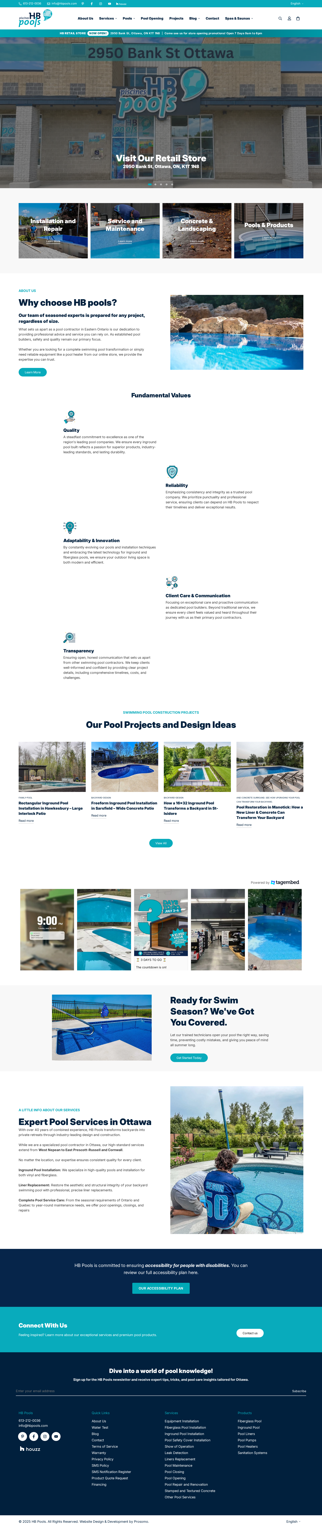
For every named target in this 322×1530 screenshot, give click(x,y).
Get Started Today (189, 1058)
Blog (193, 18)
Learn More (53, 241)
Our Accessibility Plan (161, 1288)
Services (106, 18)
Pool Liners (246, 1434)
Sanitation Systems (252, 1453)
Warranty (99, 1453)
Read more (26, 820)
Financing (99, 1484)
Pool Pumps (247, 1440)
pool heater (74, 354)
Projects (176, 18)
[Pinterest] (82, 3)
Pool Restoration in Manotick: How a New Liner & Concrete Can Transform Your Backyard (269, 812)
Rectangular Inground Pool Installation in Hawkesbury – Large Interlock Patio (51, 808)
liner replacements (97, 1190)
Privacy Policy (102, 1459)
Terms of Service (105, 1446)
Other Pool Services (180, 1497)
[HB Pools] (35, 18)
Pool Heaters (248, 1446)
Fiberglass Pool (249, 1421)
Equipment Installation (182, 1421)
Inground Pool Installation (184, 1434)
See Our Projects (36, 131)
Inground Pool (249, 1427)
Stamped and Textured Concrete (190, 1491)
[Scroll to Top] (314, 1509)
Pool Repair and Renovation (186, 1484)
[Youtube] (109, 3)
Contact (212, 18)
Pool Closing (174, 1472)
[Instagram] (100, 3)
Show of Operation (179, 1446)
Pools (127, 18)
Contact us (250, 1333)
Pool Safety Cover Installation (187, 1440)
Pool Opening (152, 18)
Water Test (100, 1427)
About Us (85, 18)
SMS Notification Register (111, 1472)
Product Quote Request (110, 1478)
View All (161, 843)
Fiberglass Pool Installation (185, 1427)
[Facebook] (91, 3)
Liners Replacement (180, 1459)
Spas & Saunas (237, 18)
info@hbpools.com (33, 1426)
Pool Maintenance (178, 1465)
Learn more (125, 241)
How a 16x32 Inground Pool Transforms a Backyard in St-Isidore (191, 808)
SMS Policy (100, 1465)
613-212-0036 (29, 1421)
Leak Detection (176, 1453)
